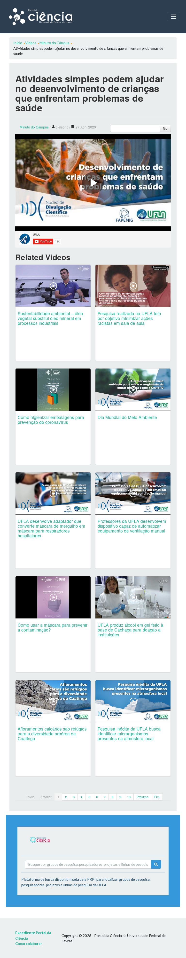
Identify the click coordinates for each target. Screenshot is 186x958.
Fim (157, 797)
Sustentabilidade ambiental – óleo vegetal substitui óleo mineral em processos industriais (50, 318)
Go (165, 128)
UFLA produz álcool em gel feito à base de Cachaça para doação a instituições (130, 630)
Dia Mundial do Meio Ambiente (127, 417)
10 (129, 797)
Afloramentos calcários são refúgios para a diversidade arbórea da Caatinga (52, 733)
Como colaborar (28, 943)
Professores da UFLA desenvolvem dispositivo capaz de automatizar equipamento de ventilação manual (132, 526)
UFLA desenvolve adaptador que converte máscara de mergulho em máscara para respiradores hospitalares (51, 528)
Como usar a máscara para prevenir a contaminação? (52, 627)
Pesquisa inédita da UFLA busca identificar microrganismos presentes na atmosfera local (129, 733)
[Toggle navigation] (173, 16)
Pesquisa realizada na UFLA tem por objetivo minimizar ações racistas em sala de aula (129, 318)
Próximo (142, 797)
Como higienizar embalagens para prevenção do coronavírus (51, 419)
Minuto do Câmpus (34, 127)
